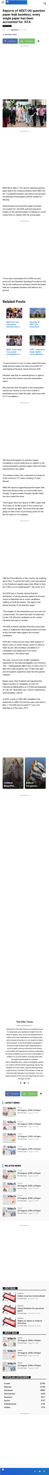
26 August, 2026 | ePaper (29, 1110)
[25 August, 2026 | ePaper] (9, 1125)
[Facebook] (21, 1082)
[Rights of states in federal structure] (9, 1322)
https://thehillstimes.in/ (24, 1025)
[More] (38, 41)
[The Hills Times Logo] (16, 2)
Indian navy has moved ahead (31, 1296)
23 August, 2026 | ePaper (29, 1136)
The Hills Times (11, 34)
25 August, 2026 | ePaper (29, 1124)
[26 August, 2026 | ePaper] (9, 1112)
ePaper (19, 1107)
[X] (28, 1082)
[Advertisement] (24, 71)
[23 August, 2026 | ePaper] (9, 1138)
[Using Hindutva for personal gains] (9, 1310)
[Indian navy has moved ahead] (9, 1297)
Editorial (10, 1288)
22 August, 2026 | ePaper (29, 1149)
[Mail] (24, 1082)
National (7, 26)
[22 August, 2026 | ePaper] (9, 1150)
